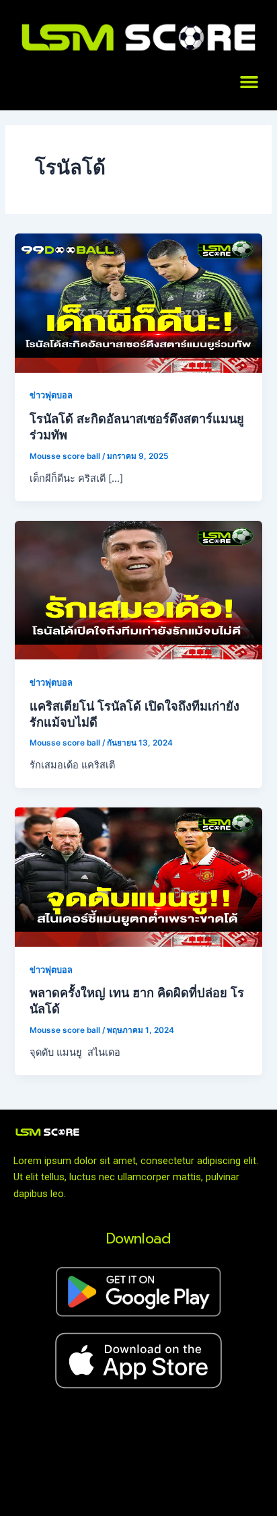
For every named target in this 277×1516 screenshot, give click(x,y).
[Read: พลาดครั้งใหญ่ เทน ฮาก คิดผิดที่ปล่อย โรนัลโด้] (138, 877)
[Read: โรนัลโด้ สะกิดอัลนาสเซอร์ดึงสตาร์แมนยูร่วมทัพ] (138, 302)
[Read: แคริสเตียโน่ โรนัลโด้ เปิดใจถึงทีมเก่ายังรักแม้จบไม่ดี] (138, 589)
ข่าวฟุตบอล (51, 395)
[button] (249, 82)
